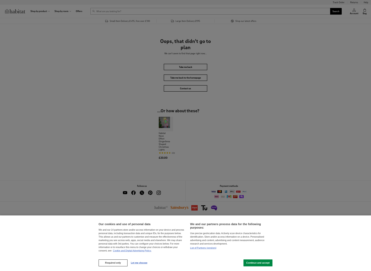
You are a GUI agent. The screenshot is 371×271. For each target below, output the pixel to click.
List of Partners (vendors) (203, 248)
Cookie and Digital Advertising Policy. (132, 250)
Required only (113, 263)
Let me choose (139, 263)
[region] (185, 243)
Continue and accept (258, 263)
